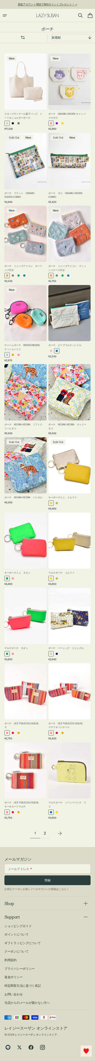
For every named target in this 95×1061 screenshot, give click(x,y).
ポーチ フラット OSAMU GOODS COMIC (19, 195)
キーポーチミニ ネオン (17, 572)
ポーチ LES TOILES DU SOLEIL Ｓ (22, 725)
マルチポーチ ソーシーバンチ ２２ (67, 804)
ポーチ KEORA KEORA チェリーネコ (67, 426)
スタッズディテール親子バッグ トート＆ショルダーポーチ (23, 115)
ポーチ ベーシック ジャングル (66, 648)
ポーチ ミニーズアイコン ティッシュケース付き (67, 268)
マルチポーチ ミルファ (61, 572)
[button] (5, 15)
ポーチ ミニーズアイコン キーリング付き (23, 268)
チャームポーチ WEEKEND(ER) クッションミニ (23, 347)
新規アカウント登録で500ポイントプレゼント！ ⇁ (47, 4)
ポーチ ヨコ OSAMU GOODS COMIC (65, 195)
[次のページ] (60, 833)
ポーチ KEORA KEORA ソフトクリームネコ (23, 426)
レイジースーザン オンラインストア (36, 1034)
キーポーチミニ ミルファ (62, 497)
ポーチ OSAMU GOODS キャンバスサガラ (66, 115)
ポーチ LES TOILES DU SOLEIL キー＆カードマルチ (22, 804)
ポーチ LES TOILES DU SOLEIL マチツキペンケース (66, 725)
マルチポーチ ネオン (16, 648)
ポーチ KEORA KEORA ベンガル (23, 497)
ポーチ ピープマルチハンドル (64, 345)
